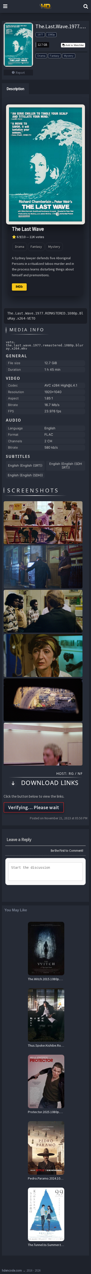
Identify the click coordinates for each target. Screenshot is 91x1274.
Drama (41, 55)
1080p (51, 34)
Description (15, 88)
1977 (40, 34)
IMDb (19, 286)
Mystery (69, 55)
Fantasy (54, 55)
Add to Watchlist (75, 45)
